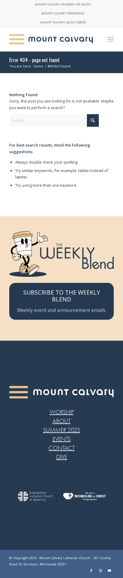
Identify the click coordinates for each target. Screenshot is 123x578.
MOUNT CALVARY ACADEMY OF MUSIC (63, 4)
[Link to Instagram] (100, 570)
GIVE (61, 457)
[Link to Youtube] (109, 570)
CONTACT (62, 448)
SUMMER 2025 (61, 430)
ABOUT (61, 421)
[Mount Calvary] (51, 39)
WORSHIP (62, 412)
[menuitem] (63, 4)
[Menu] (110, 39)
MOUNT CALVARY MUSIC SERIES (63, 22)
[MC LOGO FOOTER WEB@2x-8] (61, 392)
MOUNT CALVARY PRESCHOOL (62, 13)
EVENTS (62, 439)
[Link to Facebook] (91, 570)
